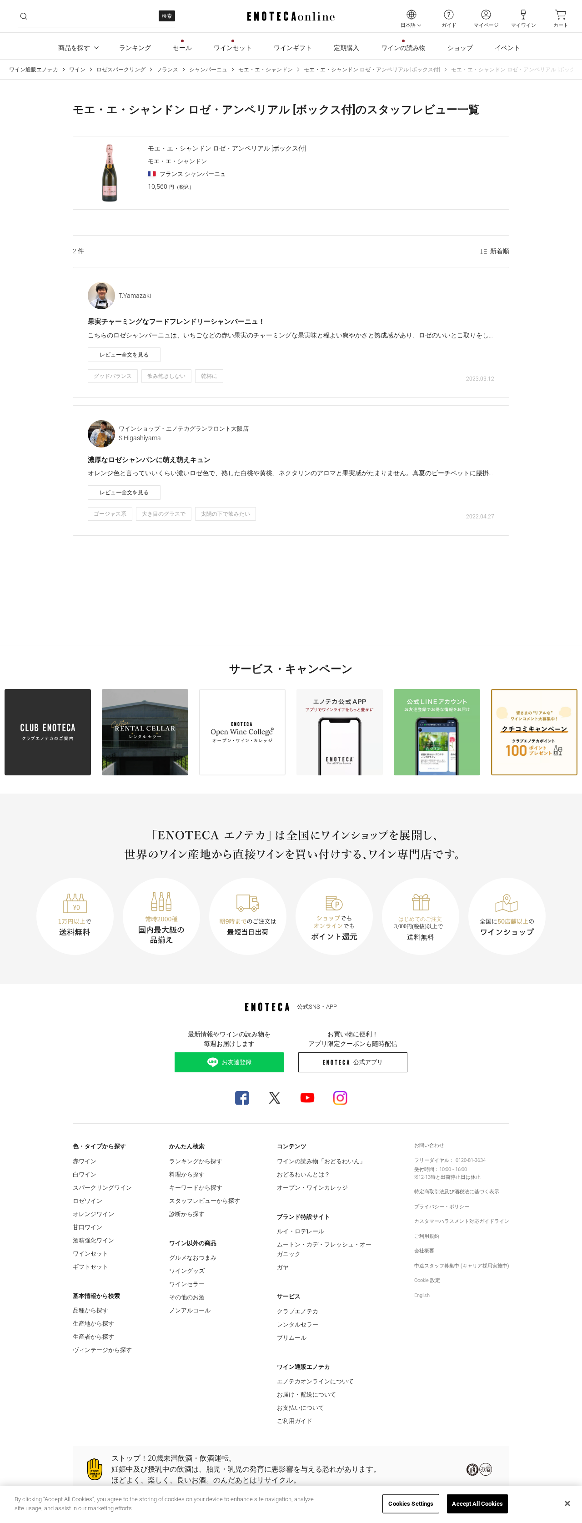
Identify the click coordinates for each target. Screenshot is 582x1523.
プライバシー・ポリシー (441, 1207)
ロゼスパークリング (121, 69)
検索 (167, 16)
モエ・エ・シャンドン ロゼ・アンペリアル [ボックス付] (372, 69)
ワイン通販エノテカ (33, 69)
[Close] (567, 1503)
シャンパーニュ (208, 69)
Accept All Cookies (477, 1503)
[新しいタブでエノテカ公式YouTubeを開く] (307, 1098)
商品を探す (74, 47)
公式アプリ (368, 1062)
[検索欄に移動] (23, 16)
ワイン (77, 69)
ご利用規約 (426, 1236)
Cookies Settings (410, 1503)
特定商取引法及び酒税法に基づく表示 (456, 1192)
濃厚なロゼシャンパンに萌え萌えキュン (149, 460)
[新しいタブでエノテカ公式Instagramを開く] (340, 1098)
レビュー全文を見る (124, 355)
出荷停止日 (453, 1177)
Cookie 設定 (427, 1280)
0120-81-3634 (471, 1160)
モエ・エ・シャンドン (265, 69)
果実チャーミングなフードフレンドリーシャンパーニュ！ (176, 321)
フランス (167, 69)
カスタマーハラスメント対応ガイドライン (461, 1221)
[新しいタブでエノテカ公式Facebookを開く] (242, 1098)
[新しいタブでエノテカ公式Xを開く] (274, 1098)
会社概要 (424, 1251)
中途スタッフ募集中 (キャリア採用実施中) (461, 1266)
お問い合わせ (429, 1145)
